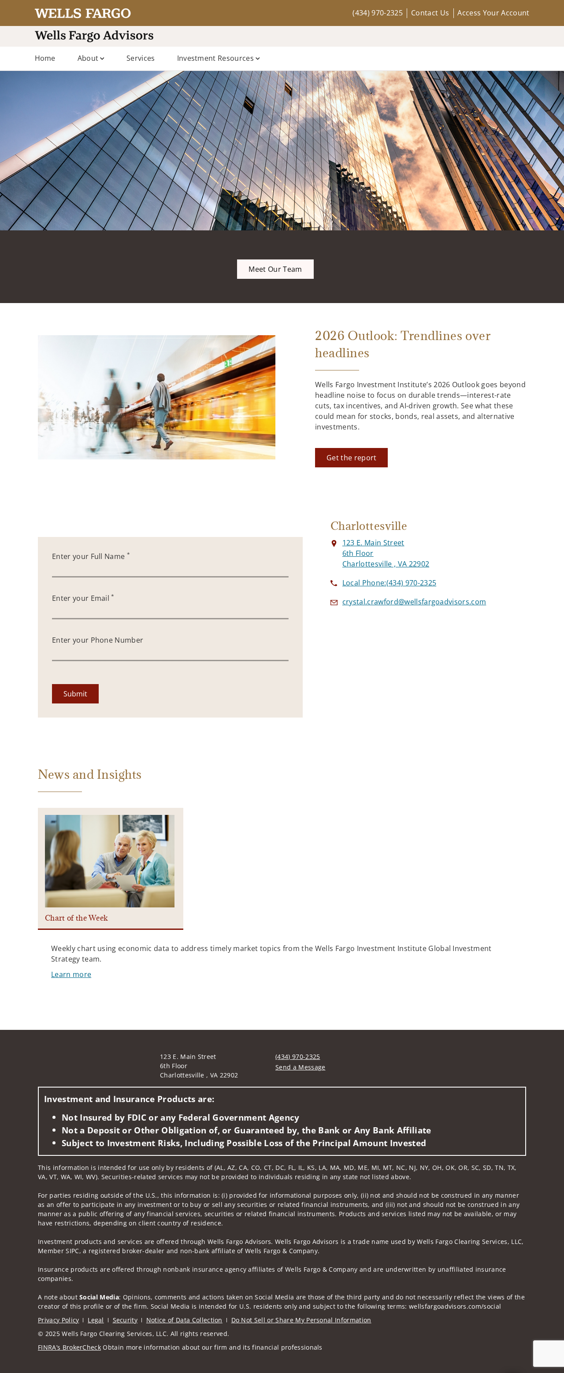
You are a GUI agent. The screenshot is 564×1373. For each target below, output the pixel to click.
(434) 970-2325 (377, 13)
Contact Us (430, 13)
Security (125, 1320)
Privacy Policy (58, 1320)
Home (45, 58)
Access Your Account (493, 13)
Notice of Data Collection (184, 1320)
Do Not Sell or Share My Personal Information (301, 1320)
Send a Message (300, 1067)
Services (140, 58)
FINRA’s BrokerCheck (69, 1347)
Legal (96, 1320)
